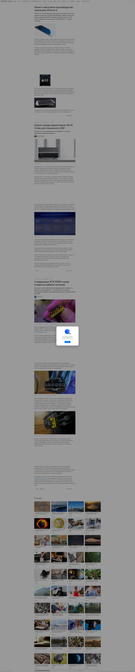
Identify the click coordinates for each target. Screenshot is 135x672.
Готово (67, 341)
